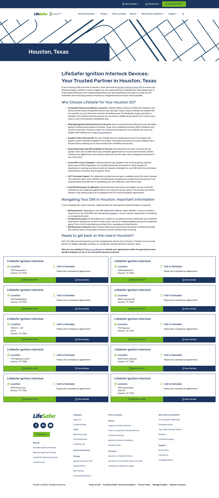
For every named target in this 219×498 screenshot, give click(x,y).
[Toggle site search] (183, 14)
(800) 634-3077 (31, 280)
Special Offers (79, 466)
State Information (86, 14)
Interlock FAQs (114, 445)
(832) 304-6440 (138, 399)
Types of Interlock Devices (119, 426)
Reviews (162, 434)
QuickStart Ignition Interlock (45, 457)
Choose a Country (178, 485)
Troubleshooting (166, 460)
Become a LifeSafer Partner (120, 456)
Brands (36, 443)
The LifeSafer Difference (169, 420)
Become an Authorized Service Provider (125, 461)
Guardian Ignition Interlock (44, 448)
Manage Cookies (160, 485)
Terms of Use (95, 485)
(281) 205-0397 (31, 368)
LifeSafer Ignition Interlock (25, 261)
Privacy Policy (144, 485)
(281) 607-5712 (31, 399)
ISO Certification (80, 439)
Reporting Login (80, 434)
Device (133, 14)
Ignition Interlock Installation (120, 440)
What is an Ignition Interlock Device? (124, 430)
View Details (83, 280)
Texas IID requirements (101, 132)
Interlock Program (166, 439)
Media (75, 429)
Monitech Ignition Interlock (44, 452)
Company (77, 415)
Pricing (103, 14)
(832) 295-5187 (138, 368)
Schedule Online (166, 424)
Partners (112, 451)
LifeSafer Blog (79, 424)
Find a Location (119, 14)
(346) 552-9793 (138, 339)
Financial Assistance (82, 476)
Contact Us (41, 434)
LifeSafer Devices (116, 435)
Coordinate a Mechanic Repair (121, 466)
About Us (77, 420)
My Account (153, 4)
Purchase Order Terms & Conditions (119, 485)
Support (162, 445)
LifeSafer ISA (39, 462)
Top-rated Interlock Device (170, 429)
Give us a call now (94, 249)
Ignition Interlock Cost (82, 461)
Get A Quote (78, 471)
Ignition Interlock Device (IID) (129, 87)
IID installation (112, 213)
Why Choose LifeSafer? (152, 14)
